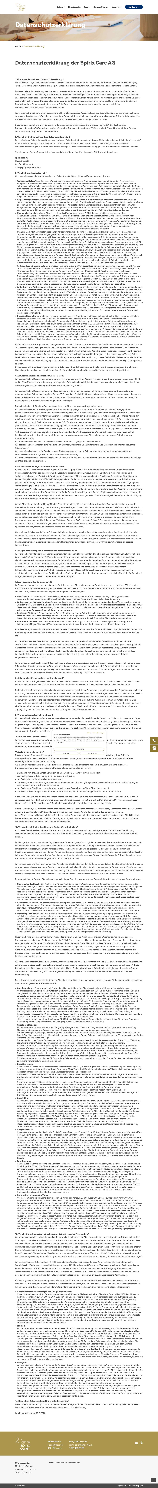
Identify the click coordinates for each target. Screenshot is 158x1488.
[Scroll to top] (153, 1480)
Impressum (121, 1486)
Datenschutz (133, 1486)
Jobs (86, 7)
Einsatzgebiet (74, 7)
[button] (136, 1443)
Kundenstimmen (101, 7)
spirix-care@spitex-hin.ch (81, 1445)
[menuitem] (61, 7)
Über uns (116, 7)
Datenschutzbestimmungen (95, 733)
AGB (141, 1486)
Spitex (60, 7)
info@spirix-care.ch (78, 1441)
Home (18, 46)
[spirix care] (20, 7)
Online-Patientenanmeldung (67, 1462)
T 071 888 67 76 (76, 1448)
